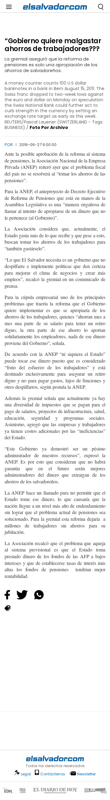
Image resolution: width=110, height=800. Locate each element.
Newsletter (86, 774)
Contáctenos (52, 774)
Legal (26, 774)
